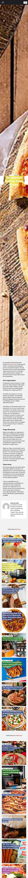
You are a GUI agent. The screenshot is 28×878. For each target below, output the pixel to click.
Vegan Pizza (13, 364)
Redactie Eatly (14, 503)
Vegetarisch (19, 735)
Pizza (18, 529)
